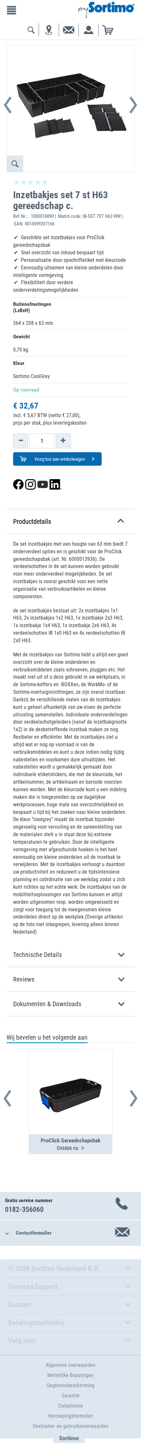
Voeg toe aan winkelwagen (59, 459)
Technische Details (37, 955)
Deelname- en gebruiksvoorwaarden (71, 1426)
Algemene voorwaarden (70, 1365)
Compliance (70, 1406)
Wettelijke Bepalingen (70, 1375)
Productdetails (32, 521)
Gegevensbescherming (70, 1385)
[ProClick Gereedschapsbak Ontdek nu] (70, 1076)
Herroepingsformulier (70, 1416)
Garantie (71, 1395)
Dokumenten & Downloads (47, 1004)
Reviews (23, 979)
